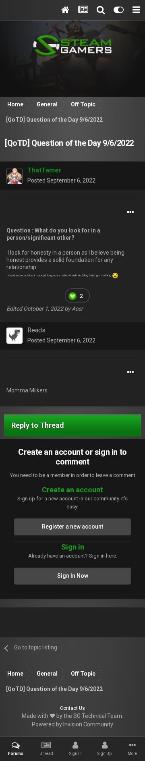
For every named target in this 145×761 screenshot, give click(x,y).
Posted (61, 180)
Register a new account (72, 526)
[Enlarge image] (72, 295)
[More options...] (130, 212)
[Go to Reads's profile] (14, 336)
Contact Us (72, 708)
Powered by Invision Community (72, 724)
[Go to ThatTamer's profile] (14, 176)
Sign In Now (72, 575)
